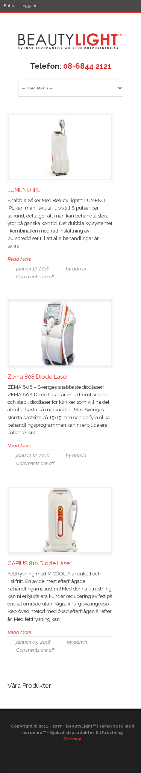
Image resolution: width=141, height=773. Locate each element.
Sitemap (72, 739)
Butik (9, 6)
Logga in (29, 6)
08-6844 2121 (87, 66)
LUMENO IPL (24, 190)
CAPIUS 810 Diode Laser (39, 563)
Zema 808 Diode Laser (38, 376)
